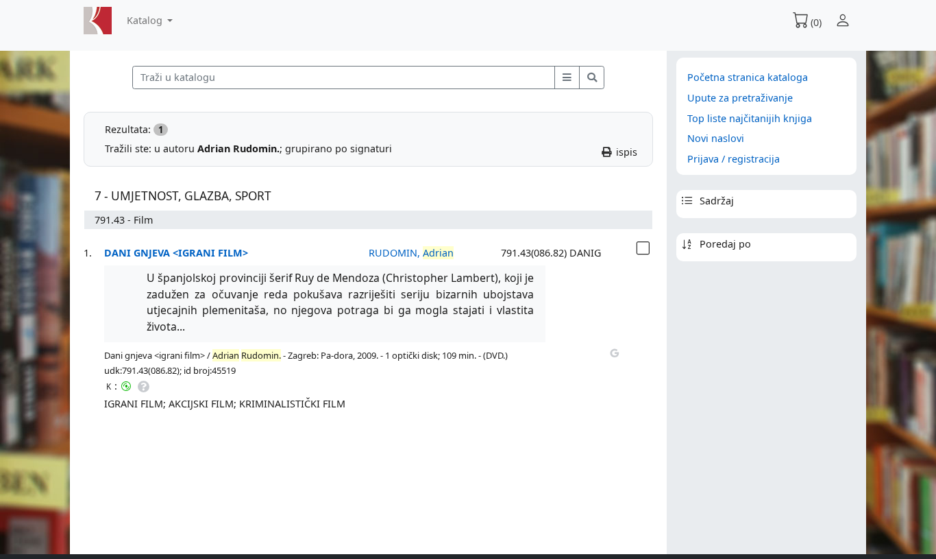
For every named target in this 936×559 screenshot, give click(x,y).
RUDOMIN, (411, 252)
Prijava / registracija (733, 158)
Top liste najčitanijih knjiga (749, 118)
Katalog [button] (146, 20)
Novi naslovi (715, 138)
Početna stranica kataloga (747, 77)
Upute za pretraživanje (740, 97)
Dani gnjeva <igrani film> (176, 252)
